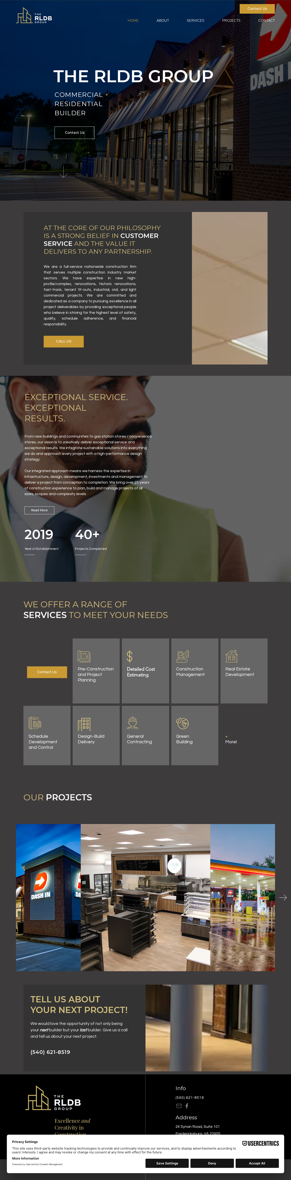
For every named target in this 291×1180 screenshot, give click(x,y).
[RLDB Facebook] (187, 1106)
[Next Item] (283, 898)
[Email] (179, 1105)
